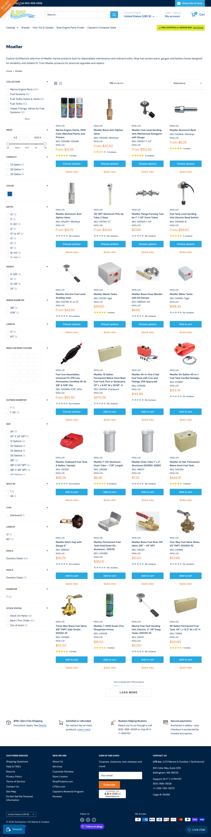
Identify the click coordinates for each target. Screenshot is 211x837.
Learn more (83, 729)
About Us (58, 761)
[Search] (114, 14)
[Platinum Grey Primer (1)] (30, 371)
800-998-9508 (162, 783)
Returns (10, 771)
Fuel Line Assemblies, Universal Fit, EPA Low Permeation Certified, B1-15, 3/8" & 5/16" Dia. (71, 380)
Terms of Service (15, 781)
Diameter (11, 589)
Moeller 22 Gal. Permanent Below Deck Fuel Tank (185, 463)
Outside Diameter (16, 400)
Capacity (11, 157)
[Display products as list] (60, 83)
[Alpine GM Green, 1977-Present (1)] (10, 356)
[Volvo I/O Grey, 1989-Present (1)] (23, 379)
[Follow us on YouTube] (94, 820)
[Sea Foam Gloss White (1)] (10, 379)
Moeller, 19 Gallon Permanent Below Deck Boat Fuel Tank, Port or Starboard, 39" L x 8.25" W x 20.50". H (109, 380)
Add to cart (185, 324)
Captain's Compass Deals (101, 27)
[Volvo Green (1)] (16, 379)
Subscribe (109, 784)
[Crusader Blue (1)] (23, 356)
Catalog (10, 27)
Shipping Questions (17, 761)
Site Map (11, 791)
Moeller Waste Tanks (105, 294)
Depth (9, 206)
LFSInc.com (59, 786)
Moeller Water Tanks (181, 294)
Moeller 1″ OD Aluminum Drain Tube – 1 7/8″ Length (108, 463)
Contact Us (12, 786)
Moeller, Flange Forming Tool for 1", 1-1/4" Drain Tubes (147, 215)
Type (8, 507)
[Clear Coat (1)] (16, 356)
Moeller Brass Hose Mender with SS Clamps (147, 296)
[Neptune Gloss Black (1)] (10, 371)
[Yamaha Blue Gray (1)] (30, 379)
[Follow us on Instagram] (88, 820)
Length (10, 324)
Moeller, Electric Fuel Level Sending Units (70, 296)
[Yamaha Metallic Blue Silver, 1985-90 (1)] (10, 387)
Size (8, 424)
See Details (198, 27)
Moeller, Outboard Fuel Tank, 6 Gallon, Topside (72, 463)
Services (57, 766)
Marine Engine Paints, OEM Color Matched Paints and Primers (71, 134)
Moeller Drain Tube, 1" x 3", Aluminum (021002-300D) (146, 463)
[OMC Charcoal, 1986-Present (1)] (16, 371)
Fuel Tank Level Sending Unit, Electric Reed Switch (184, 215)
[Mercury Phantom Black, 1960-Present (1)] (37, 364)
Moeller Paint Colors (19, 348)
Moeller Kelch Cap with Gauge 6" (69, 544)
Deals (9, 550)
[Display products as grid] (55, 83)
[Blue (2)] (10, 194)
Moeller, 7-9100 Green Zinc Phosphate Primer (109, 627)
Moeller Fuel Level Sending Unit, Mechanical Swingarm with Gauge (147, 134)
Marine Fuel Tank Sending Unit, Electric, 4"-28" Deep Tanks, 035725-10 (146, 629)
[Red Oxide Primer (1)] (37, 371)
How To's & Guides (43, 27)
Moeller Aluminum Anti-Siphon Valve (69, 215)
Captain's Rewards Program (68, 791)
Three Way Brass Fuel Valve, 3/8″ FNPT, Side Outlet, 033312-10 (71, 629)
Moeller (60, 126)
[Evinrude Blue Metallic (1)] (30, 356)
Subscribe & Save (192, 3)
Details (42, 725)
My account (172, 16)
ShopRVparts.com (63, 781)
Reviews (57, 796)
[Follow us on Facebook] (82, 820)
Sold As (10, 483)
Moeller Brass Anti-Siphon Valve (108, 132)
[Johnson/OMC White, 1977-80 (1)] (30, 364)
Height (10, 266)
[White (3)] (16, 194)
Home (9, 71)
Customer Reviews (63, 771)
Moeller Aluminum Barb (183, 130)
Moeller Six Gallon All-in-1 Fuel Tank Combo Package (184, 376)
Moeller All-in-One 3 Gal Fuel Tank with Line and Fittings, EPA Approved (145, 378)
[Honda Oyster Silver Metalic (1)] (10, 364)
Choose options (71, 163)
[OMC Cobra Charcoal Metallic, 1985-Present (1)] (23, 371)
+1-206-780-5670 (164, 788)
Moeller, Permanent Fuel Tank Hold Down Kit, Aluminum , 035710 (107, 546)
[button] (9, 9)
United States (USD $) (18, 814)
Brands (25, 27)
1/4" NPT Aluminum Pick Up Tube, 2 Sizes (109, 215)
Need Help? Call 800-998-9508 (24, 3)
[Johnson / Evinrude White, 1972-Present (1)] (16, 364)
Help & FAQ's (13, 766)
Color (10, 185)
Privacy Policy (14, 776)
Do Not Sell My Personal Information (19, 798)
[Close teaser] (19, 4)
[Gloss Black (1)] (37, 356)
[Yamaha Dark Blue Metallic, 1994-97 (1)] (37, 379)
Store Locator (60, 776)
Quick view (72, 171)
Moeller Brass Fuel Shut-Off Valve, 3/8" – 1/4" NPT (147, 544)
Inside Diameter (15, 300)
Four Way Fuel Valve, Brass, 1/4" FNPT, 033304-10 (185, 544)
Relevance (179, 83)
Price (9, 130)
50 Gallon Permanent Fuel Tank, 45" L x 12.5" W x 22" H (185, 627)
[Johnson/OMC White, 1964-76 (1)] (23, 364)
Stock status (13, 608)
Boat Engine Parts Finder (70, 27)
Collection (13, 81)
